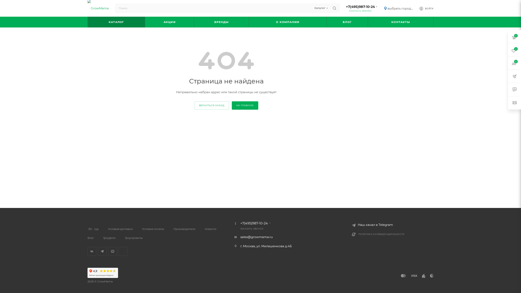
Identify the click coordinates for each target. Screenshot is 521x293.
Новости (210, 229)
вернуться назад (211, 105)
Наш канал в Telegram (375, 225)
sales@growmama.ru (256, 237)
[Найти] (334, 8)
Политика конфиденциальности (381, 234)
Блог (91, 237)
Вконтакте (92, 251)
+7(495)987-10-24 (360, 7)
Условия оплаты (153, 229)
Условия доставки (120, 229)
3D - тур (93, 229)
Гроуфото (109, 237)
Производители (184, 229)
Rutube (123, 251)
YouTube (112, 251)
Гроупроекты (134, 237)
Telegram (102, 251)
